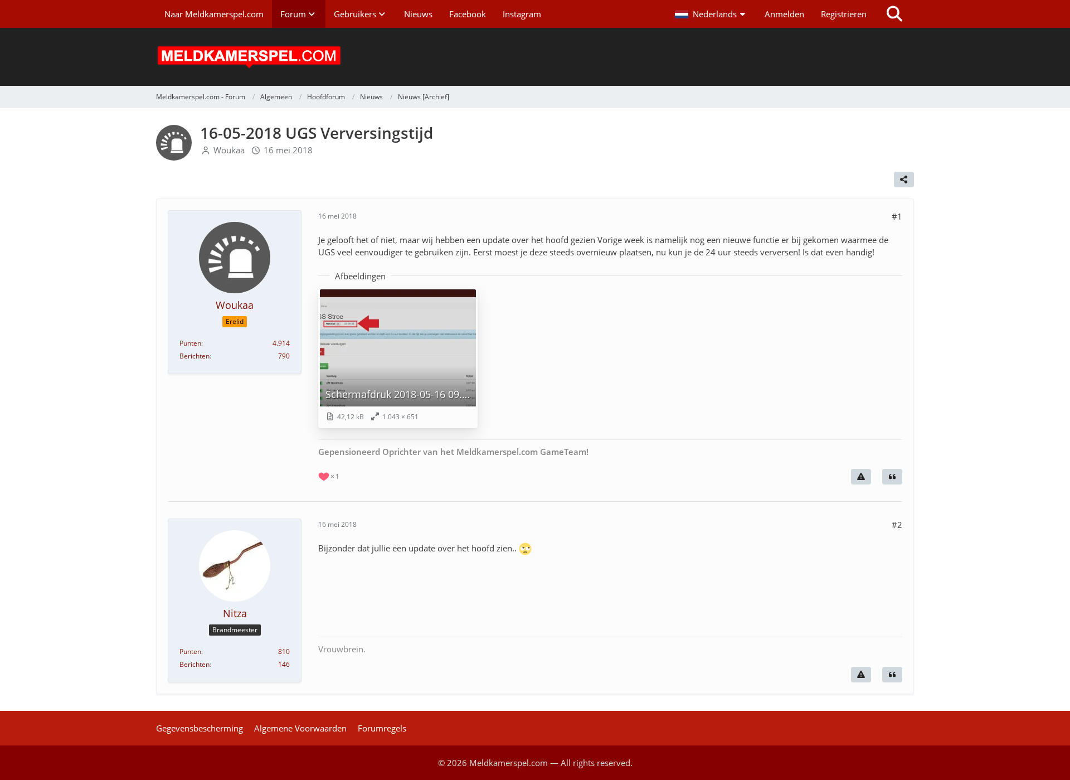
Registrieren (844, 14)
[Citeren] (892, 477)
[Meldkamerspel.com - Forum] (535, 57)
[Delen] (904, 179)
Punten (190, 343)
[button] (711, 14)
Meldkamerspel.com (508, 762)
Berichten (194, 356)
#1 (897, 216)
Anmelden (784, 14)
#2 (897, 524)
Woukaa (229, 150)
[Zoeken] (894, 14)
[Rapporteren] (861, 477)
